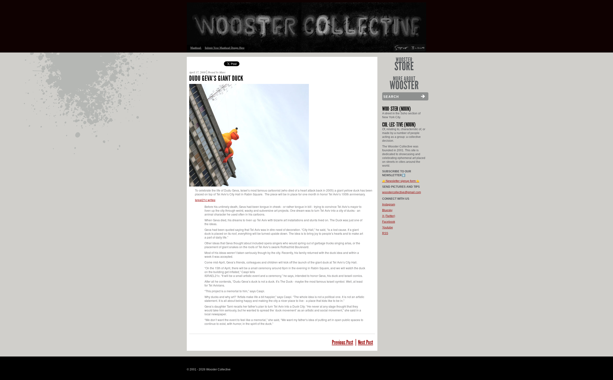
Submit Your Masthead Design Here (224, 47)
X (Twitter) (388, 216)
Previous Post (342, 342)
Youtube (387, 227)
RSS (385, 233)
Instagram (388, 204)
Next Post (365, 342)
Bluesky (387, 210)
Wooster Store (404, 63)
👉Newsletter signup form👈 (400, 181)
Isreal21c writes (205, 200)
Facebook (388, 221)
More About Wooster (404, 82)
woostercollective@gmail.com (401, 192)
